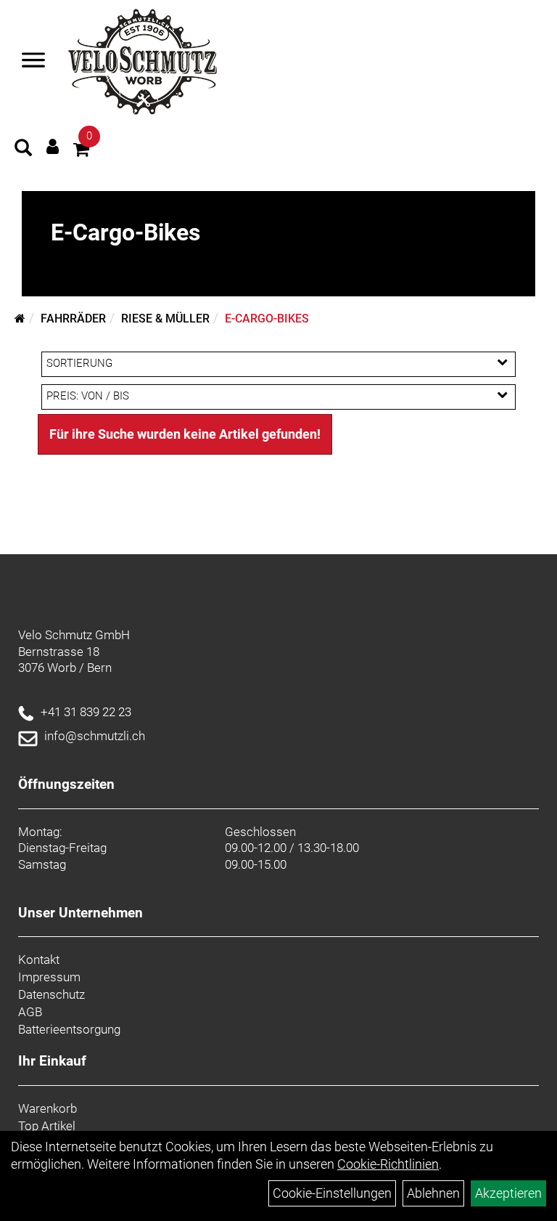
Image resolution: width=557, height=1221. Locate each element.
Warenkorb (47, 1108)
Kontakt (38, 959)
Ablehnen (433, 1193)
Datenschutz (51, 994)
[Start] (20, 318)
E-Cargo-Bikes (267, 318)
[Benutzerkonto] (52, 146)
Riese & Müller (165, 318)
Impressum (49, 977)
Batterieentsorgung (69, 1029)
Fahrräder (73, 318)
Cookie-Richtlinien (388, 1164)
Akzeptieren (508, 1193)
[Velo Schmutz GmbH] (142, 61)
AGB (30, 1012)
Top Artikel (46, 1126)
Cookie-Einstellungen (332, 1193)
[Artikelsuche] (23, 149)
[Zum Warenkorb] (81, 151)
